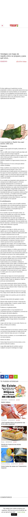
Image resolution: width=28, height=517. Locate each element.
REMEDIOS (3, 61)
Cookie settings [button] (21, 512)
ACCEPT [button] (14, 514)
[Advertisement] (14, 40)
